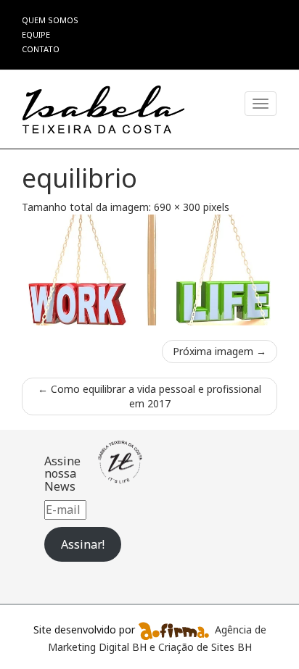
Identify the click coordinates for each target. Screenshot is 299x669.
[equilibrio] (149, 270)
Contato (41, 48)
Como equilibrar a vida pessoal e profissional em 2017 (149, 396)
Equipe (36, 34)
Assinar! (83, 544)
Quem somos (50, 19)
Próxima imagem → (219, 351)
